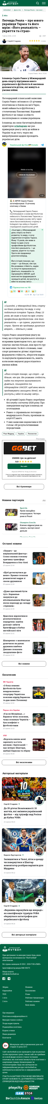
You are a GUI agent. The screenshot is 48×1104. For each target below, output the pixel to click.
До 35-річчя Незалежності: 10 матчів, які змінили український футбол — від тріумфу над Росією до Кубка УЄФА (23, 813)
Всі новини (24, 664)
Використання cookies (12, 1020)
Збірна (5, 987)
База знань (30, 1005)
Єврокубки (7, 990)
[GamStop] (24, 1093)
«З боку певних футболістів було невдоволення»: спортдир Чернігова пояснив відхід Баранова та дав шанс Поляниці (16, 693)
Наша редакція (9, 1034)
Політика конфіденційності (14, 1016)
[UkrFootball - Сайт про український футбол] (10, 3)
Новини (28, 987)
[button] (37, 3)
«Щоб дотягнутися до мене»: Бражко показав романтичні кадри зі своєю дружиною (15, 577)
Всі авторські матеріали (24, 935)
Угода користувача (10, 1023)
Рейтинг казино (32, 1001)
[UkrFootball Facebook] (3, 978)
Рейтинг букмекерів (34, 998)
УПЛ (5, 736)
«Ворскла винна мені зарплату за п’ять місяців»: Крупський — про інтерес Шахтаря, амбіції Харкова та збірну (16, 745)
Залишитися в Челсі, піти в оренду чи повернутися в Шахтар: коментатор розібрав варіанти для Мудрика (23, 864)
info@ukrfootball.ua (10, 974)
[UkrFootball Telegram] (9, 978)
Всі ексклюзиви (24, 762)
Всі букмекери (24, 486)
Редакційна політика (12, 1027)
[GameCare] (36, 1098)
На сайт (24, 466)
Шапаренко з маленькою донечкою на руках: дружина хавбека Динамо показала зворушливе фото (16, 646)
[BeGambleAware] (18, 1098)
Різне (27, 994)
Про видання (8, 1013)
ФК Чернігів (8, 682)
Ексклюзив (30, 990)
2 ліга (4, 15)
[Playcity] (15, 1088)
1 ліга (4, 998)
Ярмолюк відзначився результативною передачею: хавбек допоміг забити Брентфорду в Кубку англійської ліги (15, 623)
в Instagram (20, 125)
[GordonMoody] (31, 1087)
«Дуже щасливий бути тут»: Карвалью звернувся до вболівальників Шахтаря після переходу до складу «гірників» (16, 598)
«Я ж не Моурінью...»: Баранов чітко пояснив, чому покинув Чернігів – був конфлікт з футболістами (16, 719)
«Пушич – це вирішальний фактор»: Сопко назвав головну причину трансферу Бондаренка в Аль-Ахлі (15, 556)
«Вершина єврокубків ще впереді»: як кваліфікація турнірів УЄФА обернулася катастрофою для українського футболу (23, 915)
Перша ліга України (11, 710)
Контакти (6, 1037)
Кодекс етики (8, 1030)
